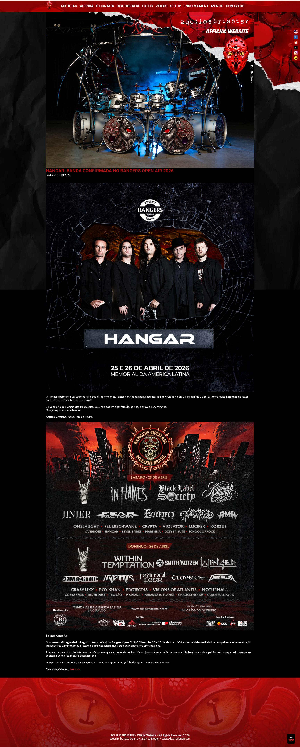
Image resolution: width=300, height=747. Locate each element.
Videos (162, 6)
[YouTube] (296, 43)
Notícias (69, 6)
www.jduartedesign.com (176, 738)
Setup (175, 6)
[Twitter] (296, 48)
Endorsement (196, 6)
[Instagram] (296, 53)
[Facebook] (296, 38)
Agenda (87, 6)
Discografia (128, 6)
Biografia (105, 6)
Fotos (147, 6)
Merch (217, 6)
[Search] (296, 58)
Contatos (235, 6)
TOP (291, 740)
